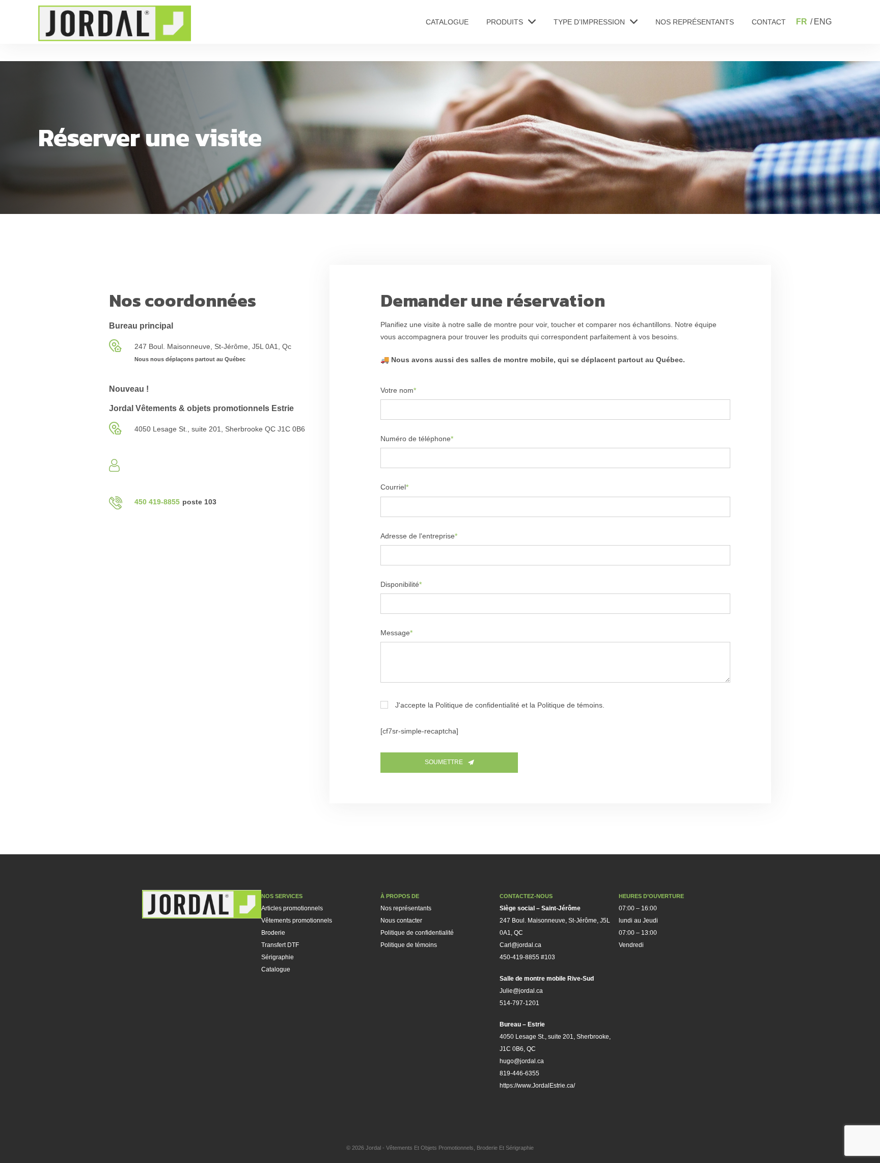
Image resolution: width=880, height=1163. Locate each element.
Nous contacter (401, 920)
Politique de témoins (408, 945)
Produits (504, 22)
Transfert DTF (280, 945)
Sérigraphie (277, 957)
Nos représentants (694, 22)
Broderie (273, 932)
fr (801, 21)
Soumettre (444, 762)
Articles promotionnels (292, 908)
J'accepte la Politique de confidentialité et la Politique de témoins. (499, 705)
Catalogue (447, 22)
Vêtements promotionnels (296, 920)
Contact (769, 22)
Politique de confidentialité (417, 932)
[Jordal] (114, 23)
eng (823, 21)
